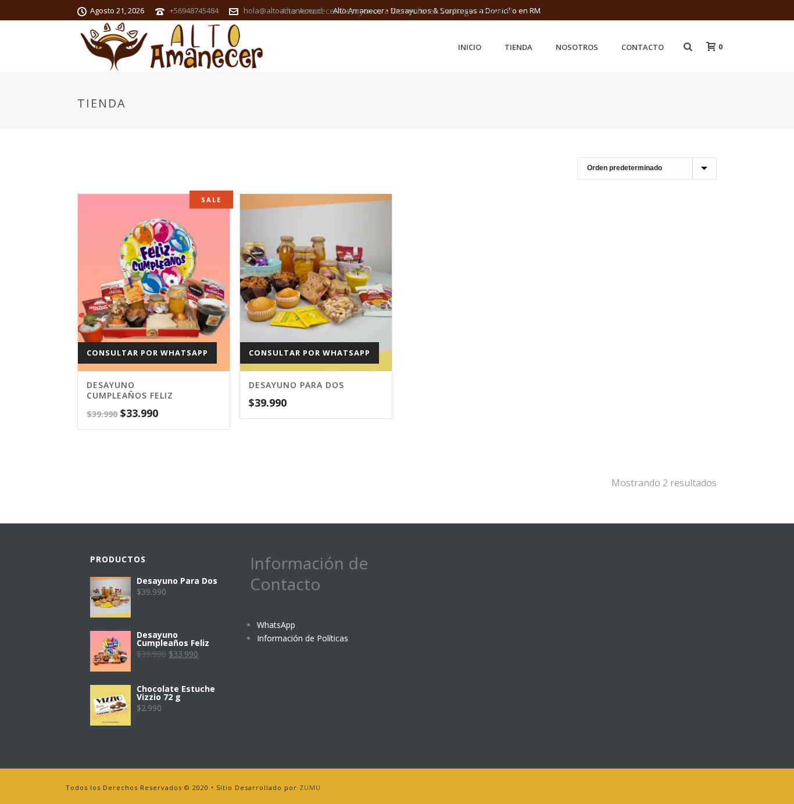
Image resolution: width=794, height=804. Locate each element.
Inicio (469, 47)
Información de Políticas (302, 638)
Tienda (518, 47)
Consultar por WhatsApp (147, 352)
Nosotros (577, 47)
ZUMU (310, 787)
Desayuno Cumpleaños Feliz (130, 390)
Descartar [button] (494, 10)
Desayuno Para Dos (296, 384)
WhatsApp (276, 624)
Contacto (642, 47)
